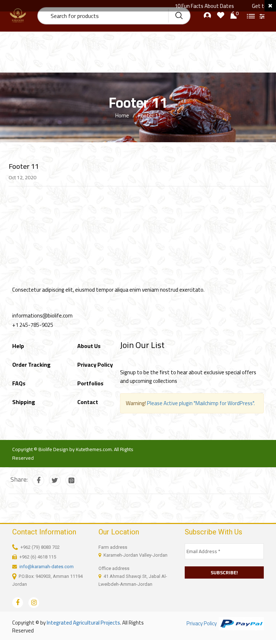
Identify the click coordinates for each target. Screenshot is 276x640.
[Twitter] (55, 480)
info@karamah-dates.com (46, 566)
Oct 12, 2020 (22, 177)
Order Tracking (31, 364)
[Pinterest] (71, 480)
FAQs (19, 383)
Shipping (23, 401)
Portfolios (90, 383)
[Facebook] (38, 480)
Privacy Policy (95, 364)
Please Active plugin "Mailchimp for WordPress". (201, 403)
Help (18, 345)
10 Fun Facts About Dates (197, 6)
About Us (89, 345)
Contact (87, 401)
